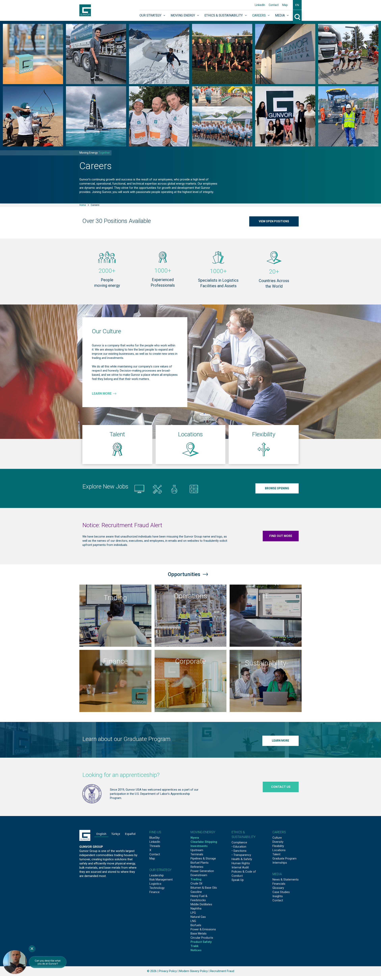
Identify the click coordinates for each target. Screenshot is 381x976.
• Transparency (241, 855)
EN (297, 5)
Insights (277, 896)
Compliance (239, 842)
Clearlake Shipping (203, 842)
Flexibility (278, 846)
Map (285, 5)
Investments (199, 846)
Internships (279, 862)
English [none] (101, 834)
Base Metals (198, 933)
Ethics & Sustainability (223, 15)
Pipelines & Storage (203, 858)
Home (82, 205)
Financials (278, 883)
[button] (297, 5)
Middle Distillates (201, 904)
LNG (193, 921)
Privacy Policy (168, 971)
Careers (259, 15)
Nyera (194, 837)
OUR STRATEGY (160, 870)
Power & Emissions (203, 929)
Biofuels (195, 925)
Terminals (196, 854)
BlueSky (154, 837)
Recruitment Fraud (222, 971)
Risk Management (161, 879)
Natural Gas (198, 917)
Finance (154, 892)
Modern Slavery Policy (193, 971)
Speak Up (238, 880)
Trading (195, 879)
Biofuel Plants (199, 862)
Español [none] (130, 834)
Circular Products (201, 937)
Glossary (278, 888)
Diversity (277, 842)
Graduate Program (284, 858)
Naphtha (195, 908)
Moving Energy (183, 15)
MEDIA (277, 874)
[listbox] (116, 834)
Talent (276, 854)
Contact (274, 5)
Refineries (196, 867)
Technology (157, 888)
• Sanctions (239, 851)
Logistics (155, 883)
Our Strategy (150, 15)
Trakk (194, 946)
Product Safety (201, 942)
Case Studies (281, 892)
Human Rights (241, 863)
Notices (195, 950)
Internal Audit (240, 867)
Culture (277, 837)
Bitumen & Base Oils (203, 887)
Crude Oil (196, 883)
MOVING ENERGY (202, 832)
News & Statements (285, 879)
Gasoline (196, 892)
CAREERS (279, 832)
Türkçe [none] (115, 834)
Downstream (198, 875)
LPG (193, 912)
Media (280, 15)
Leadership (156, 875)
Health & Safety (242, 859)
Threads (154, 846)
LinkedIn (260, 5)
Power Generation (202, 871)
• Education (239, 846)
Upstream (196, 850)
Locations (279, 850)
